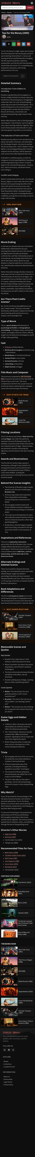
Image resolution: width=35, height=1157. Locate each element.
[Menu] (32, 3)
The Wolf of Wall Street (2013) (15, 855)
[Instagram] (4, 1050)
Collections (7, 1064)
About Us (7, 1077)
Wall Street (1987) (11, 858)
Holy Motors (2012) (24, 882)
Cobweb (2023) (23, 913)
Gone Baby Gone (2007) (23, 892)
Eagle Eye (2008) (10, 834)
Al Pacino (8, 347)
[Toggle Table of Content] (21, 76)
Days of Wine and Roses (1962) (24, 933)
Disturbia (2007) (10, 837)
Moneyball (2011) (11, 867)
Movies (9, 12)
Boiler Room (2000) (11, 853)
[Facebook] (8, 1050)
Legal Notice (8, 1082)
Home (3, 12)
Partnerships (8, 1079)
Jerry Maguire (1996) (12, 861)
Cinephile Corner (9, 1067)
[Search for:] (13, 8)
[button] (4, 44)
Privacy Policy (8, 1085)
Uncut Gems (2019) (11, 864)
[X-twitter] (13, 1050)
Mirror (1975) (22, 903)
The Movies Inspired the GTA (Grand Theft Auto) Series (25, 923)
